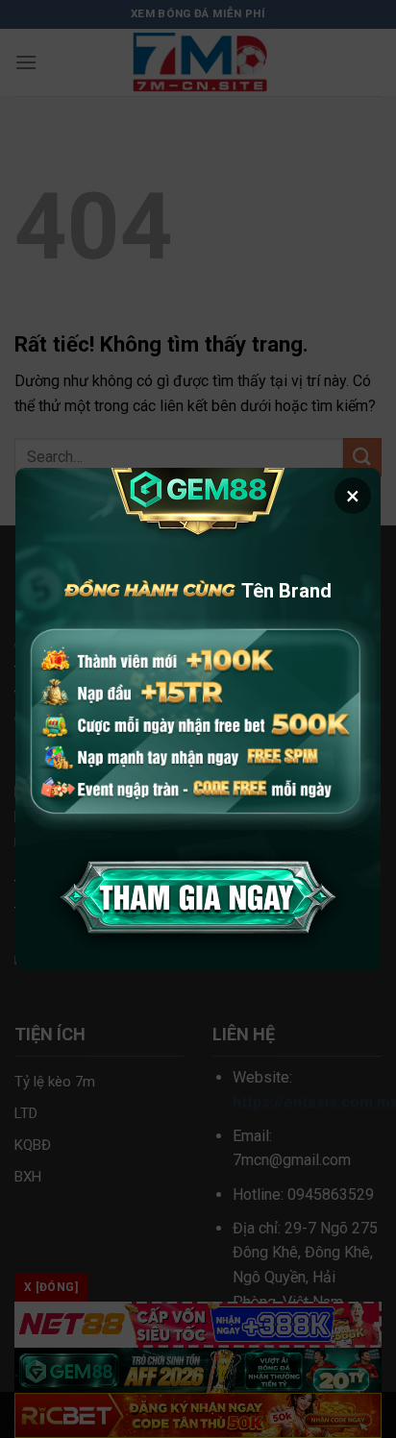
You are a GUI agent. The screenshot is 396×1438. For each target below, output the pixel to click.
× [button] (352, 495)
